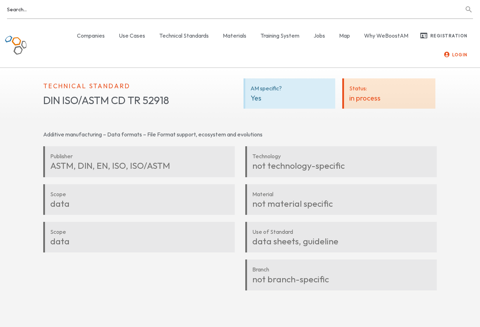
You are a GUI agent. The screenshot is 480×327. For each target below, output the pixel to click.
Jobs (319, 35)
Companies (91, 35)
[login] (447, 54)
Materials (234, 35)
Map (344, 35)
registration (449, 35)
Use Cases (132, 35)
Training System (279, 35)
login (460, 54)
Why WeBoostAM (386, 35)
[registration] (424, 35)
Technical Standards (184, 35)
